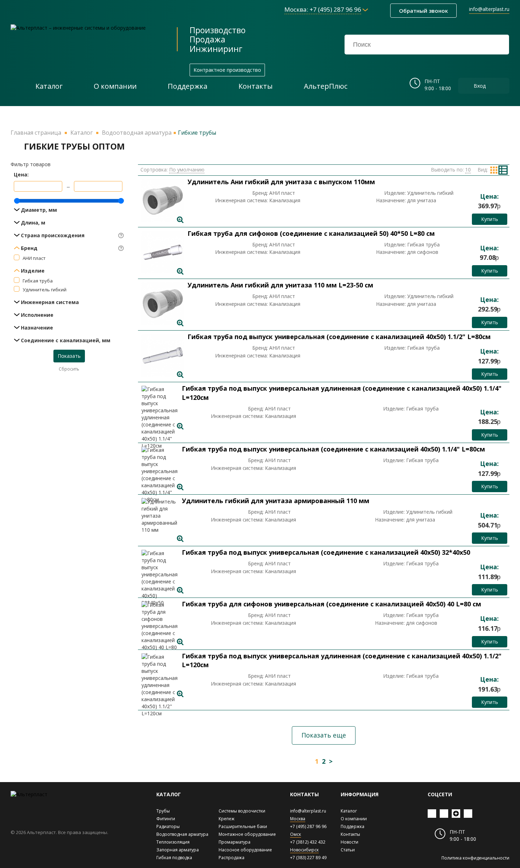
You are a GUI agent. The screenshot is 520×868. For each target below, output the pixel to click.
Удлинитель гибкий (45, 289)
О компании (354, 819)
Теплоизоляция (173, 842)
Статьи (348, 850)
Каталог (349, 811)
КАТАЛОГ (168, 794)
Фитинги (165, 819)
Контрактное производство (227, 69)
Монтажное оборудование (247, 834)
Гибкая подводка (174, 858)
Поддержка (352, 826)
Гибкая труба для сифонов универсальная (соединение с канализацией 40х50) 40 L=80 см (331, 604)
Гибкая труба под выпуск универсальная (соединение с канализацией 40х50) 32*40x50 (326, 552)
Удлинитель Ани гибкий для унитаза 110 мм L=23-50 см (280, 285)
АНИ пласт (34, 258)
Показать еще (323, 735)
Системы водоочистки (242, 811)
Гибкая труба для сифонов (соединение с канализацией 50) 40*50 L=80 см (311, 233)
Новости (349, 842)
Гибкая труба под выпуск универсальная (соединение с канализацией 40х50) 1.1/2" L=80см (339, 336)
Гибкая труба (38, 281)
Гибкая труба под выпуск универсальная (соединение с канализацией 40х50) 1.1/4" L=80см (333, 449)
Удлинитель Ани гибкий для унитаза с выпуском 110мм (281, 181)
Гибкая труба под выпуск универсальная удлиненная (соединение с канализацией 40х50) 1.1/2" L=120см (342, 660)
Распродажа (231, 858)
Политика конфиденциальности (475, 858)
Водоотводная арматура (182, 834)
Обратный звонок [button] (423, 10)
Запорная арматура (177, 850)
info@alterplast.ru (489, 9)
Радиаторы (168, 826)
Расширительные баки (243, 826)
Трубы (163, 811)
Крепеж (227, 819)
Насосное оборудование (245, 850)
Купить (489, 219)
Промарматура (234, 842)
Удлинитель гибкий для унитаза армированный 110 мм (275, 500)
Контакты (350, 834)
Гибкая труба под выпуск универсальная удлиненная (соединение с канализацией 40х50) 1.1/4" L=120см (342, 393)
